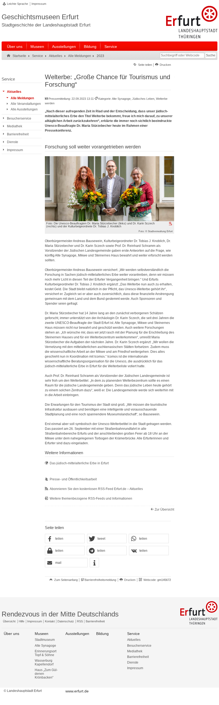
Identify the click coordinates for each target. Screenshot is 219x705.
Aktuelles (133, 640)
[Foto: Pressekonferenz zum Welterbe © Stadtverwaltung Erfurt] (109, 188)
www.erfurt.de (77, 691)
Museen (37, 46)
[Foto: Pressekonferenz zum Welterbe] (171, 223)
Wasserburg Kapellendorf (44, 662)
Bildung (90, 46)
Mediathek (134, 651)
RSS (80, 621)
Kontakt (50, 621)
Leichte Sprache (17, 3)
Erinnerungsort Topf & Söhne (45, 653)
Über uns (14, 46)
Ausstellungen (64, 46)
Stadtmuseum (45, 640)
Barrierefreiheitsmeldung (100, 579)
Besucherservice (139, 645)
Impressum (39, 3)
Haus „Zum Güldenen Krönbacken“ (46, 673)
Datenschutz (65, 621)
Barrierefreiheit (95, 621)
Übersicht (9, 621)
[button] (64, 538)
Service (110, 46)
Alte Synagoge (45, 645)
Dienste (132, 662)
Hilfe (21, 621)
